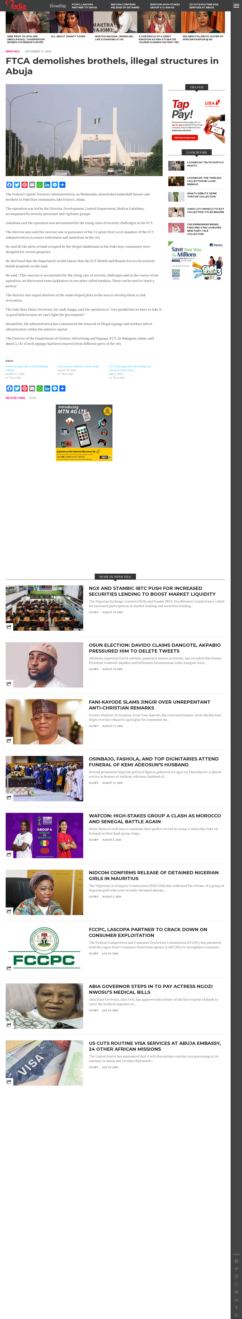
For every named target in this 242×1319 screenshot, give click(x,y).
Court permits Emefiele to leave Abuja (78, 366)
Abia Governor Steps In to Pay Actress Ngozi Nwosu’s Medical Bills (151, 989)
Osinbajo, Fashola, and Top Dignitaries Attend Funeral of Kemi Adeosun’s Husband (154, 761)
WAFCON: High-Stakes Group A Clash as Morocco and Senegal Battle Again (155, 818)
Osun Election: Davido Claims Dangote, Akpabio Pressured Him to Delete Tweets (155, 648)
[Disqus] (84, 517)
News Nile (12, 51)
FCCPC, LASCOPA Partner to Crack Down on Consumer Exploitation (148, 932)
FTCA (32, 398)
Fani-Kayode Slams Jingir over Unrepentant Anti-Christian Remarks (149, 705)
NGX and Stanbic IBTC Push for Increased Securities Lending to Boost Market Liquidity (152, 591)
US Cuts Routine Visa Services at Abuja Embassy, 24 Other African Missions (155, 1046)
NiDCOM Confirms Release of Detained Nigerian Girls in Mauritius (154, 875)
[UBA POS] (196, 142)
